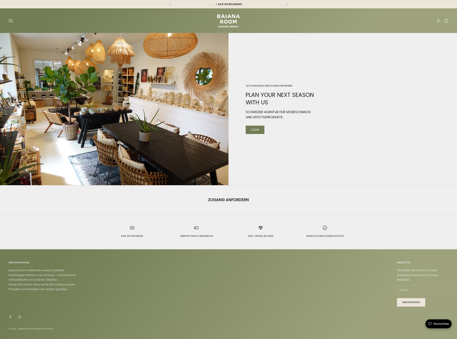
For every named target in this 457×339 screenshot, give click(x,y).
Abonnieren (411, 302)
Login (255, 129)
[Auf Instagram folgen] (19, 317)
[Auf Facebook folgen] (10, 317)
